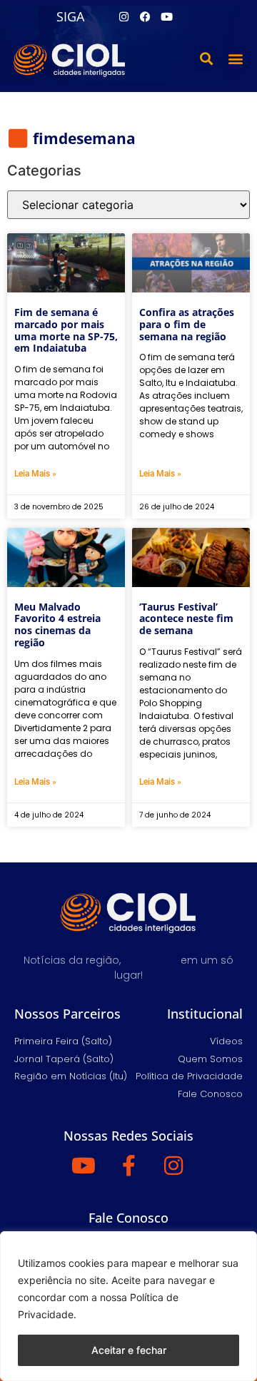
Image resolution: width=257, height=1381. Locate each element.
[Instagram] (123, 16)
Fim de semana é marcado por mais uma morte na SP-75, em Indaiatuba (66, 330)
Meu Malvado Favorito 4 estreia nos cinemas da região (57, 624)
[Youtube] (166, 16)
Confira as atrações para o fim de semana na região (186, 324)
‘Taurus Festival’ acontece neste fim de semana (186, 619)
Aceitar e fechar (128, 1350)
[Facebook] (145, 16)
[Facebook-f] (128, 1165)
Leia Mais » (35, 474)
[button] (206, 59)
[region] (128, 1306)
